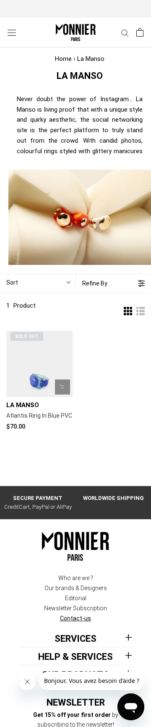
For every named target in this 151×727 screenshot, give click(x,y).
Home (63, 59)
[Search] (125, 32)
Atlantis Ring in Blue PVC (39, 415)
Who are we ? (75, 578)
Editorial (75, 598)
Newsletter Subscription (75, 608)
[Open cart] (139, 32)
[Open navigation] (12, 32)
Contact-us (75, 618)
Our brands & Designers (75, 588)
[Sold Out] (62, 387)
